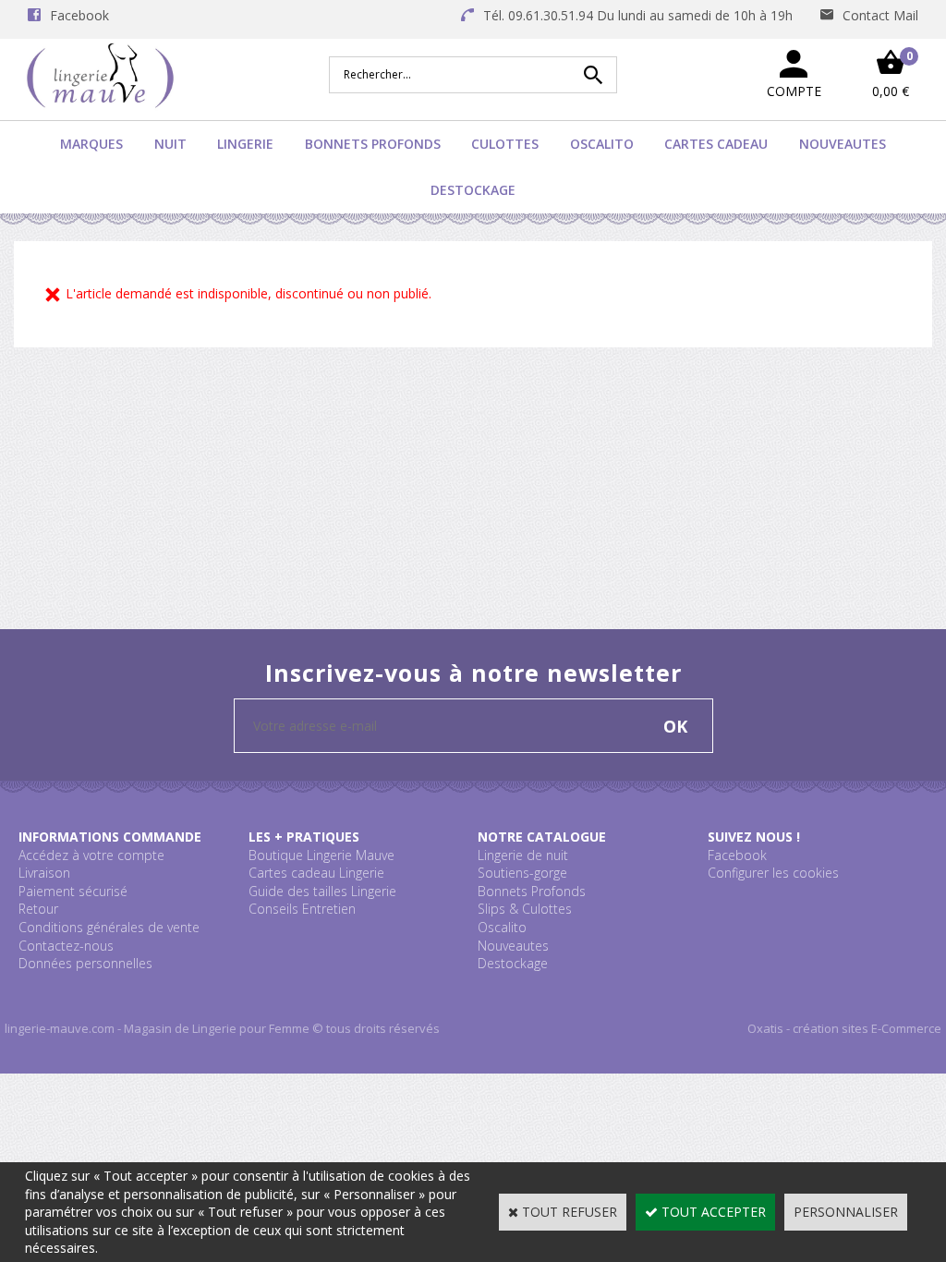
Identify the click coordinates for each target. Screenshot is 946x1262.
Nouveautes (842, 143)
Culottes (505, 143)
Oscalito (602, 143)
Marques (91, 143)
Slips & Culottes (525, 908)
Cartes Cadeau (716, 143)
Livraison (44, 872)
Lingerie (245, 143)
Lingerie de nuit (523, 855)
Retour (38, 908)
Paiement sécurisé (72, 891)
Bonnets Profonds (373, 143)
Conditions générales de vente (109, 927)
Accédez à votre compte (91, 855)
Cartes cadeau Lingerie (316, 872)
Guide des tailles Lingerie (322, 891)
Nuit (170, 143)
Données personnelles (85, 963)
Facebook (737, 855)
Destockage (473, 190)
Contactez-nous (66, 945)
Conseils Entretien (302, 908)
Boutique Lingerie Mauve (321, 855)
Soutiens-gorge (522, 872)
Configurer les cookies (773, 872)
